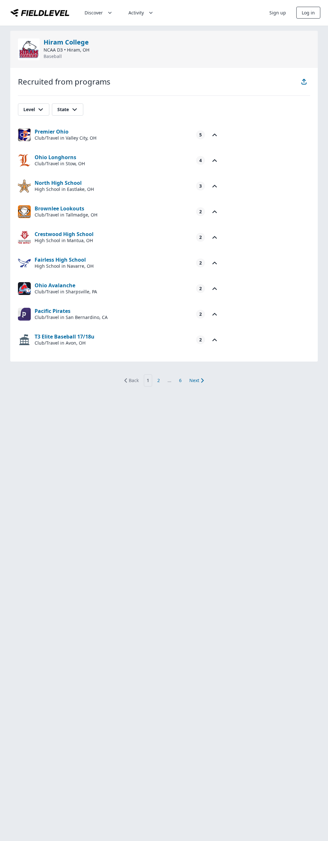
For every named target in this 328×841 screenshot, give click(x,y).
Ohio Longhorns (55, 157)
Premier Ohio (52, 131)
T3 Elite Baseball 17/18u (64, 336)
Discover (94, 13)
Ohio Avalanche (55, 285)
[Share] (304, 82)
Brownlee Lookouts (59, 208)
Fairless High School (60, 259)
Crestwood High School (64, 234)
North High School (58, 182)
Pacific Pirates (52, 310)
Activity (136, 13)
